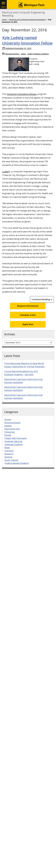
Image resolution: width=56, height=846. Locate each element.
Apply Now (27, 324)
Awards (8, 425)
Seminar (8, 457)
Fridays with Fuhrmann (15, 438)
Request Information (27, 305)
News (23, 53)
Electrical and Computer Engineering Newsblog (23, 14)
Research (8, 453)
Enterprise (9, 432)
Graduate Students (13, 444)
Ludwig (6, 171)
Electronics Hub (12, 428)
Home (4, 19)
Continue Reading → (42, 299)
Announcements (12, 53)
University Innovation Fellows (22, 94)
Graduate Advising (13, 441)
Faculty (7, 435)
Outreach (9, 450)
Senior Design (11, 460)
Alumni (7, 419)
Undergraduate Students (38, 53)
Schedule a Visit (28, 315)
